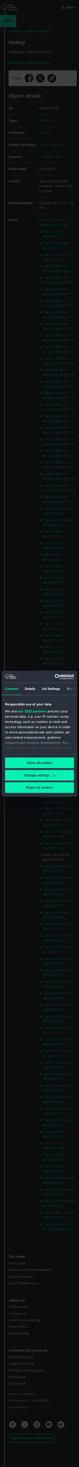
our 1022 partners (32, 711)
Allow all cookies (39, 763)
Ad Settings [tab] (51, 689)
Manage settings (37, 775)
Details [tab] (30, 689)
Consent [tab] (11, 689)
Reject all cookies (39, 787)
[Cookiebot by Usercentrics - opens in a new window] (56, 677)
